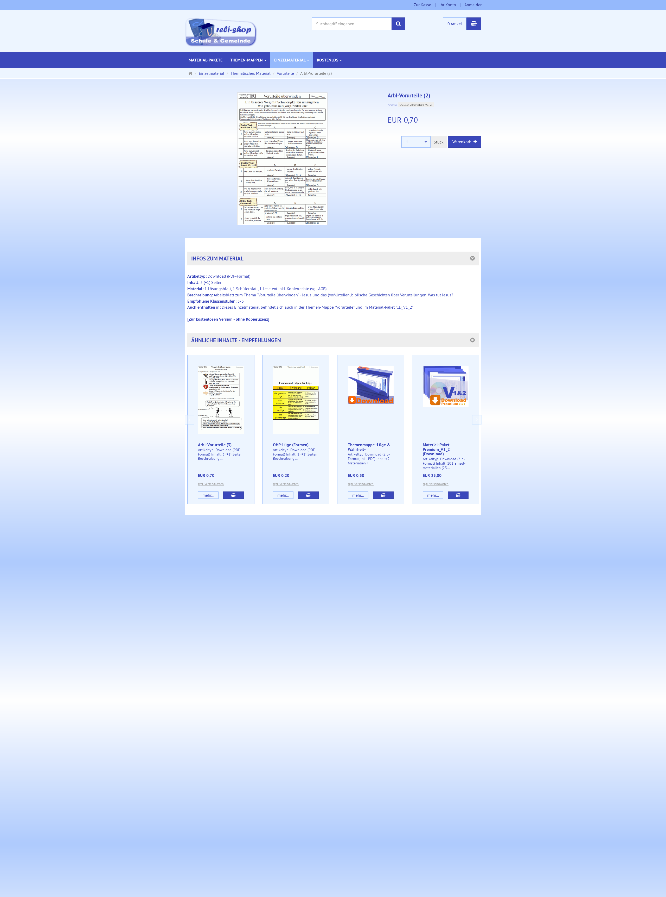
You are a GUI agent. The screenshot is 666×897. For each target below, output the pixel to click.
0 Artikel (454, 23)
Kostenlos (328, 60)
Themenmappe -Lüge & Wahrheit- (369, 447)
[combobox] (416, 141)
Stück (439, 142)
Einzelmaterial (290, 60)
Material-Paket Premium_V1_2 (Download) (436, 449)
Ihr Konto (447, 4)
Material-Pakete (205, 60)
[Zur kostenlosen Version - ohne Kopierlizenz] (228, 319)
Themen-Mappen (247, 60)
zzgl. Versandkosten (211, 484)
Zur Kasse (422, 4)
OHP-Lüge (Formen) (291, 444)
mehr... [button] (208, 495)
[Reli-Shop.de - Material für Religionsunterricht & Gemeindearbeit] (221, 31)
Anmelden (473, 4)
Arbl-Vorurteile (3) (215, 444)
